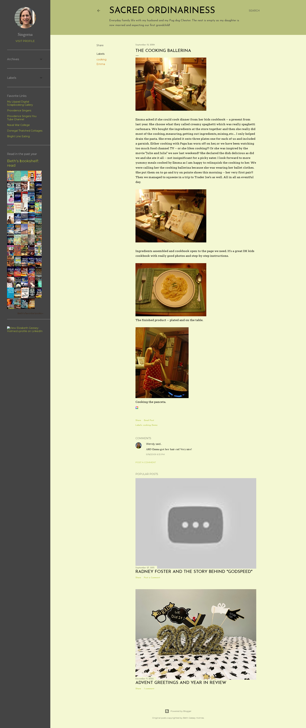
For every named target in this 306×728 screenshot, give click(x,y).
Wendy (150, 444)
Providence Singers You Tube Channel (21, 118)
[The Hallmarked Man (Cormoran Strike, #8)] (32, 295)
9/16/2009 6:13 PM (155, 454)
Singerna (25, 34)
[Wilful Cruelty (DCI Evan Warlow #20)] (32, 189)
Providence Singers (19, 110)
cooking (101, 59)
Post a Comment (145, 462)
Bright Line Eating (18, 136)
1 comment (149, 689)
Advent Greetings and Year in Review (180, 683)
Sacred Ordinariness (162, 10)
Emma (101, 64)
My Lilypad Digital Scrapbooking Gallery (20, 103)
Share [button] (100, 45)
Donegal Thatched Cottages (24, 130)
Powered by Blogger (181, 711)
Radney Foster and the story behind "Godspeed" (194, 572)
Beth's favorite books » (30, 313)
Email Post (149, 420)
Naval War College (18, 125)
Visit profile (25, 41)
